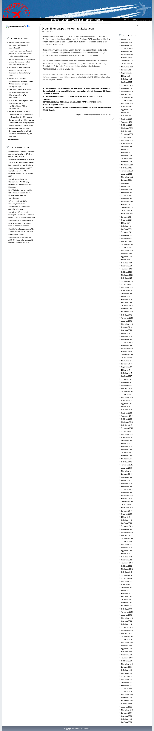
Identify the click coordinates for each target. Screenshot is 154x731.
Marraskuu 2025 (127, 66)
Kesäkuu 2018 (126, 339)
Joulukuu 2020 (126, 247)
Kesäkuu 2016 (126, 413)
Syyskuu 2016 (126, 403)
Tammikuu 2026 (127, 60)
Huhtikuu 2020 (126, 272)
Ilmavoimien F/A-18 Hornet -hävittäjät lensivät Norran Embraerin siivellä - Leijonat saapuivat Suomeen (21, 214)
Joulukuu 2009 (126, 639)
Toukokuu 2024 (126, 122)
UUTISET (65, 20)
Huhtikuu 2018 (126, 345)
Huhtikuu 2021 (126, 235)
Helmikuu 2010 (126, 633)
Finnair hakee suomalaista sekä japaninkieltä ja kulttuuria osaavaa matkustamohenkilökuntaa (21, 53)
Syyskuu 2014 (126, 477)
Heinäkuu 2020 (126, 262)
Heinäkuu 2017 (126, 373)
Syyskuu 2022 (126, 183)
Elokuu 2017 (125, 370)
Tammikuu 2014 (127, 501)
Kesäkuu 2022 (126, 192)
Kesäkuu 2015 (126, 449)
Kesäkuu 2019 (126, 302)
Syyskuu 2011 (126, 587)
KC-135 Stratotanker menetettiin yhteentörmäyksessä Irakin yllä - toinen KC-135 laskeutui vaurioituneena (20, 194)
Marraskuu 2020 (127, 250)
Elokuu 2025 (125, 76)
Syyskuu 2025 (126, 73)
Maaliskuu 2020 (127, 275)
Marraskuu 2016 (127, 397)
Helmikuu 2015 (126, 461)
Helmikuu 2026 (126, 57)
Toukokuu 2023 (126, 158)
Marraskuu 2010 (127, 618)
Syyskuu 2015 (126, 440)
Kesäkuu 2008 (126, 673)
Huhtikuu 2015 (126, 455)
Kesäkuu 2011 (126, 596)
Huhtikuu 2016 (126, 419)
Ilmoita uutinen (13, 140)
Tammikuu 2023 (127, 171)
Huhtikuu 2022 (126, 198)
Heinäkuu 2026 (126, 42)
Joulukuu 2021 (126, 210)
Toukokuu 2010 (126, 627)
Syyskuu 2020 (126, 256)
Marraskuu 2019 (127, 287)
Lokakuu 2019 (126, 290)
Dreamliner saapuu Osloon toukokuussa (68, 28)
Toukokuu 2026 (126, 48)
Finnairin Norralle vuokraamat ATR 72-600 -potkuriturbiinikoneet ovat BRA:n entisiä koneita (21, 231)
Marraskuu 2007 (127, 679)
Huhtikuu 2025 (126, 88)
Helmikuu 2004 (126, 703)
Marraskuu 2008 (127, 664)
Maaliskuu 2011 (127, 605)
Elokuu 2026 (125, 39)
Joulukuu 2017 (126, 357)
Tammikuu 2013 (127, 538)
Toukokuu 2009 (126, 657)
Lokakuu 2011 (126, 584)
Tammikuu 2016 (127, 428)
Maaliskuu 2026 (127, 54)
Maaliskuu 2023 (127, 164)
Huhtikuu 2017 (126, 382)
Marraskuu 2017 (127, 360)
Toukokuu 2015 (126, 452)
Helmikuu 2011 (126, 609)
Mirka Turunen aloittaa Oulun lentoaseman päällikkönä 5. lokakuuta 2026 (19, 45)
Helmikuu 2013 (126, 535)
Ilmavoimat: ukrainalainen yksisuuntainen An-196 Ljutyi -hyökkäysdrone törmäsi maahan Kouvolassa (20, 183)
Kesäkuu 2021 (126, 229)
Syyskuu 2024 (126, 109)
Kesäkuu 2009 (126, 654)
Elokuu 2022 (125, 186)
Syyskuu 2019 (126, 293)
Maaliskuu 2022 (127, 201)
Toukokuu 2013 (126, 526)
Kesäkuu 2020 (126, 265)
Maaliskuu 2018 (127, 348)
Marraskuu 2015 (127, 434)
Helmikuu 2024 (126, 131)
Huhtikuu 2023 (126, 161)
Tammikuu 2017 (127, 391)
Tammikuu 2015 (127, 464)
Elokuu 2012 (125, 553)
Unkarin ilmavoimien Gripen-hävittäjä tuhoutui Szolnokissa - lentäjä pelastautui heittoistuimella (22, 62)
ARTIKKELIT (77, 20)
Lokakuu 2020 (126, 253)
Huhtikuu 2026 (126, 51)
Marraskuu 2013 (127, 507)
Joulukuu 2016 (126, 394)
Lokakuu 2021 (126, 217)
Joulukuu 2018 (126, 321)
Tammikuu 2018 (127, 354)
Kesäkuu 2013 (126, 523)
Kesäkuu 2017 (126, 376)
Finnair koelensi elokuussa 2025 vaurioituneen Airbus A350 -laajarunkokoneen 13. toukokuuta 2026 (20, 172)
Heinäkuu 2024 (126, 115)
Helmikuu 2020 (126, 278)
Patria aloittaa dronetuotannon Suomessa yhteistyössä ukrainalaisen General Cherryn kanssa (20, 71)
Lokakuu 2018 (126, 327)
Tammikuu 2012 (127, 575)
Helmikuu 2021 (126, 241)
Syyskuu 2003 (126, 716)
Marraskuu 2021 (127, 213)
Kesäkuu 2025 (126, 82)
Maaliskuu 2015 (127, 458)
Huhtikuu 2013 (126, 529)
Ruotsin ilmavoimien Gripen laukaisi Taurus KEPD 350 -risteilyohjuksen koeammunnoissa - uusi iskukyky (21, 122)
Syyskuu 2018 (126, 330)
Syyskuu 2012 (126, 550)
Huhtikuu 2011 (126, 602)
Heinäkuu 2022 (126, 189)
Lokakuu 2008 (126, 667)
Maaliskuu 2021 (127, 238)
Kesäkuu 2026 (126, 45)
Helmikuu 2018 (126, 351)
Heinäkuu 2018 (126, 336)
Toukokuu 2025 (126, 85)
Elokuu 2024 (125, 112)
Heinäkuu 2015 (126, 446)
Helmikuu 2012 (126, 572)
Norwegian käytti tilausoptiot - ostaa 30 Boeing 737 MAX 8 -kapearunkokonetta (76, 88)
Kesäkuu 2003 (126, 722)
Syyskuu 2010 (126, 621)
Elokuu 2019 (125, 296)
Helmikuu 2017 (126, 388)
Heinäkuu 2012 (126, 556)
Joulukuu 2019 (126, 284)
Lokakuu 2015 (126, 437)
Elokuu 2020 (125, 259)
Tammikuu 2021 (127, 244)
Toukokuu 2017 (126, 379)
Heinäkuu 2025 (126, 79)
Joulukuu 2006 (126, 691)
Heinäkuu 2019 (126, 299)
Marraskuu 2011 (127, 581)
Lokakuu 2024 (126, 106)
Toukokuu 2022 (126, 195)
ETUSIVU (55, 20)
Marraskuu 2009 (127, 642)
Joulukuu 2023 (126, 137)
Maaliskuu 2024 (127, 128)
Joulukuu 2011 (126, 578)
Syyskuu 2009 (126, 648)
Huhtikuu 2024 (126, 125)
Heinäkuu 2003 (126, 719)
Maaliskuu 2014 (127, 495)
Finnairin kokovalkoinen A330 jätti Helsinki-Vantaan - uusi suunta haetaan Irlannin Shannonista (20, 223)
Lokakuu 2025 (126, 69)
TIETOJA (99, 20)
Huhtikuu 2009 (126, 660)
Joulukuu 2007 (126, 676)
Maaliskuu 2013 (127, 532)
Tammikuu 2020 (127, 281)
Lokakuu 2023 (126, 143)
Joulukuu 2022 (126, 174)
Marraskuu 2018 (127, 324)
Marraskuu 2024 (127, 103)
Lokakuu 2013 (126, 511)
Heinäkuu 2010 (126, 624)
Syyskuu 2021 (126, 220)
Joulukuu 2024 (126, 100)
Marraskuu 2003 (127, 710)
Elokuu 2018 (125, 333)
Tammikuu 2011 (127, 612)
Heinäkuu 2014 (126, 483)
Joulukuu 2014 (126, 468)
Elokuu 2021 (125, 223)
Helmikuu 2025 (126, 94)
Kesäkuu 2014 (126, 486)
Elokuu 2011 (125, 590)
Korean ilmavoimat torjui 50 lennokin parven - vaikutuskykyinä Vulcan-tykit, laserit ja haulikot (21, 154)
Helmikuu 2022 (126, 204)
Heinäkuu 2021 (126, 226)
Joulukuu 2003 (126, 707)
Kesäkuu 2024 (126, 119)
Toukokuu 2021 (126, 232)
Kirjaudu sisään (82, 114)
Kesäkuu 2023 (126, 155)
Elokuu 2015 (125, 443)
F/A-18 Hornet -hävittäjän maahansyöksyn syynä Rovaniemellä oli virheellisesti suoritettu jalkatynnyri (18, 205)
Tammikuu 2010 (127, 636)
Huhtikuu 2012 (126, 566)
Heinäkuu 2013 (126, 520)
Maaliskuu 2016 (127, 422)
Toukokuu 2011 (126, 599)
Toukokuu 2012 (126, 562)
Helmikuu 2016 (126, 425)
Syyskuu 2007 (126, 682)
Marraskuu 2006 (127, 694)
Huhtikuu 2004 (126, 697)
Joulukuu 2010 (126, 615)
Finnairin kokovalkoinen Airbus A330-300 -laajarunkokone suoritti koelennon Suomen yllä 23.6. (20, 240)
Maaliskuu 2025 (127, 91)
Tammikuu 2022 (127, 207)
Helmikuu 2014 (126, 498)
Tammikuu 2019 (127, 318)
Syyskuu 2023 (126, 146)
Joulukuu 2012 (126, 541)
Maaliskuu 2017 (127, 385)
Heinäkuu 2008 (126, 670)
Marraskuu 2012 (127, 544)
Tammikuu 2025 (127, 97)
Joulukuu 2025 (126, 63)
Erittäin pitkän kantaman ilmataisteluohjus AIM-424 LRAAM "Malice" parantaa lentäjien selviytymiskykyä (21, 82)
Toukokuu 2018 (126, 342)
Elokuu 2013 (125, 517)
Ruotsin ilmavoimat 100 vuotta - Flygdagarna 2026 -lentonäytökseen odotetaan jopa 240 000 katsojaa (22, 114)
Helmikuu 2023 (126, 167)
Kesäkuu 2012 (126, 559)
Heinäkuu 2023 (126, 152)
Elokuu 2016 (125, 406)
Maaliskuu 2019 (127, 311)
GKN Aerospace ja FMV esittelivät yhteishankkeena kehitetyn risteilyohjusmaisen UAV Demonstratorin (21, 93)
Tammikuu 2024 (127, 134)
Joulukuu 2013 (126, 504)
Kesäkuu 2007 (126, 685)
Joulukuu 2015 (126, 431)
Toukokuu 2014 (126, 489)
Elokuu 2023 (125, 149)
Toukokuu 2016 (126, 416)
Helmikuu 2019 (126, 315)
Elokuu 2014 (125, 480)
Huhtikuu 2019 (126, 308)
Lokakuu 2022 (126, 180)
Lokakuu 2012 (126, 547)
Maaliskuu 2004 (127, 700)
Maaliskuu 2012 (127, 569)
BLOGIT (89, 20)
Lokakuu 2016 (126, 400)
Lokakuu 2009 (126, 645)
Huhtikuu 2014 (126, 492)
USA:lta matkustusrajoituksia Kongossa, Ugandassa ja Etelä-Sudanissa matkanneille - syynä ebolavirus (20, 132)
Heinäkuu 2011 (126, 593)
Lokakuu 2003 (126, 713)
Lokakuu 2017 (126, 363)
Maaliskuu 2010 (127, 630)
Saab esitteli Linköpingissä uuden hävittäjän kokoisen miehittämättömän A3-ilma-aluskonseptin (21, 104)
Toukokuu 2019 (126, 305)
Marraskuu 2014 (127, 471)
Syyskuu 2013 (126, 514)
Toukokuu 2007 (126, 688)
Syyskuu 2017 (126, 367)
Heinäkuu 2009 (126, 651)
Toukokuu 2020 (126, 269)
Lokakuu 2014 (126, 474)
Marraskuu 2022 (127, 177)
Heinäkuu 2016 (126, 409)
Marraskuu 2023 (127, 140)
